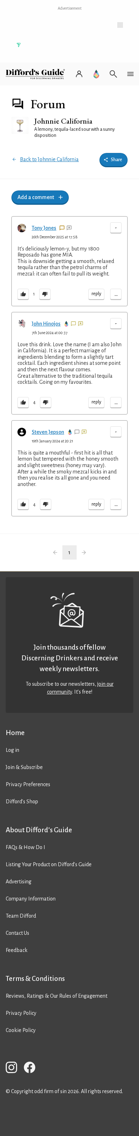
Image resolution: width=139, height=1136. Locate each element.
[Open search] (113, 74)
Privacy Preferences (28, 784)
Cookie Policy (21, 1030)
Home (15, 732)
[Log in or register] (79, 74)
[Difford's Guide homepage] (37, 74)
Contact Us (17, 933)
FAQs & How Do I (25, 847)
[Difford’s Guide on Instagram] (14, 1069)
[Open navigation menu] (130, 74)
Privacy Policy (21, 1013)
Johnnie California (63, 121)
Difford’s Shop (22, 801)
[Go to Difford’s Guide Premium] (96, 74)
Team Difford (21, 916)
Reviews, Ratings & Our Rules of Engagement (56, 996)
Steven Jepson (48, 432)
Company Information (31, 899)
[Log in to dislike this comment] (45, 294)
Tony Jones (44, 228)
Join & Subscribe (24, 767)
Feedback (16, 950)
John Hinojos (46, 324)
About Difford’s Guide (39, 830)
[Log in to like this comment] (23, 294)
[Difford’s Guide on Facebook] (32, 1069)
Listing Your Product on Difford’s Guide (49, 864)
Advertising (18, 881)
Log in (12, 750)
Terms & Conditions (35, 978)
